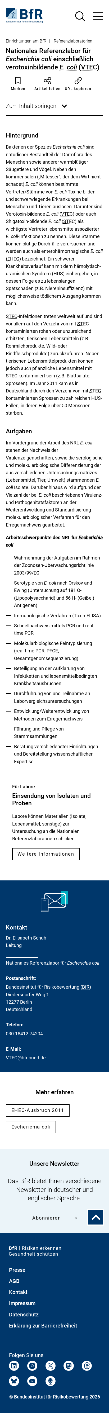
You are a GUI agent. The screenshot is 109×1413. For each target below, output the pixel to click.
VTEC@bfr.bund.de (26, 1057)
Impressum (22, 1303)
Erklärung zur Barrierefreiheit (43, 1325)
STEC (69, 221)
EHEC (13, 259)
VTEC (89, 67)
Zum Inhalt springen (37, 109)
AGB (14, 1281)
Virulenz (92, 495)
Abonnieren (46, 1218)
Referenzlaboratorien (73, 41)
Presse (17, 1270)
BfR (85, 987)
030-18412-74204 (24, 1033)
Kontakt (18, 1292)
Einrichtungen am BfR (26, 41)
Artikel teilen (47, 89)
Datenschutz (24, 1314)
